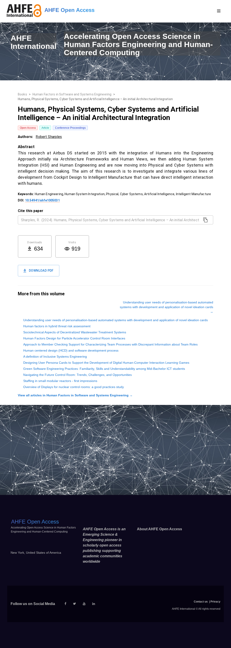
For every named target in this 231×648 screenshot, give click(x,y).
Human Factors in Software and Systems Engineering (71, 94)
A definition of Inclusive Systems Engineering (55, 356)
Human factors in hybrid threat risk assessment (56, 326)
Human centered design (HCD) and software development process (70, 350)
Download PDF (41, 270)
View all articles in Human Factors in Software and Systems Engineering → (75, 395)
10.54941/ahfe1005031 (42, 200)
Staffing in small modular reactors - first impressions (60, 381)
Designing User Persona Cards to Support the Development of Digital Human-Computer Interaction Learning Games (106, 362)
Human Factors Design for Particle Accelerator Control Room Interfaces (74, 338)
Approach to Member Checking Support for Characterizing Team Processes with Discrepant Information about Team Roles (110, 344)
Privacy (215, 601)
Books (22, 94)
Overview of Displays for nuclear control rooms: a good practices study (73, 387)
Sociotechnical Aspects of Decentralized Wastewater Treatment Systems (74, 332)
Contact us (201, 601)
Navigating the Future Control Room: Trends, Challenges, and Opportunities (77, 375)
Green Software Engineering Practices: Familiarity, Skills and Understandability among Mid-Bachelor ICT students (104, 368)
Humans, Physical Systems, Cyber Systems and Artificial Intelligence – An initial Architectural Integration (95, 99)
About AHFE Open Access (159, 529)
